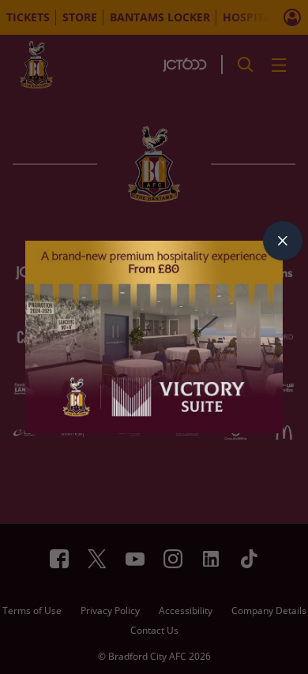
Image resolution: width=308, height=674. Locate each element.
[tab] (282, 240)
